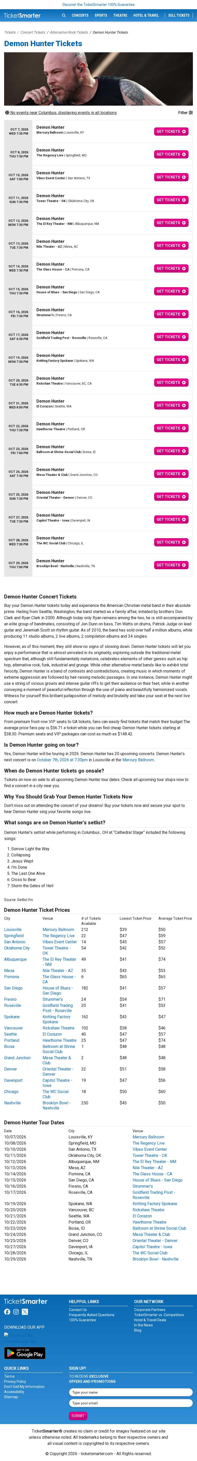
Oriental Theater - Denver (155, 1240)
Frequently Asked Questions (91, 1315)
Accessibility (14, 1392)
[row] (98, 131)
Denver (10, 1069)
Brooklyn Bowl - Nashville (57, 1105)
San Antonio (14, 941)
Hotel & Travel (146, 15)
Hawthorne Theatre (59, 1040)
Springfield (14, 935)
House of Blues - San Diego (58, 991)
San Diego (13, 988)
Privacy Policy (15, 1381)
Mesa (9, 970)
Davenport (13, 1080)
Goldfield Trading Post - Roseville (58, 1008)
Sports (101, 15)
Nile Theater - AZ (58, 970)
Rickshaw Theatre (58, 1028)
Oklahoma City (17, 948)
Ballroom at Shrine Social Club (59, 1049)
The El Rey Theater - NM (154, 1161)
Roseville (12, 1005)
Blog (137, 1330)
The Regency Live (59, 935)
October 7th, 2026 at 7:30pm (62, 759)
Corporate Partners (149, 1310)
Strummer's (53, 999)
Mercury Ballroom (138, 759)
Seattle (10, 1034)
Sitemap (11, 1397)
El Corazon (52, 1034)
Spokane (12, 1016)
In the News (143, 1325)
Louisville (13, 929)
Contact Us (78, 1310)
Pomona (11, 976)
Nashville (12, 1102)
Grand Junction (17, 1057)
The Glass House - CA (152, 1174)
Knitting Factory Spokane (57, 1019)
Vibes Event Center (60, 941)
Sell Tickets (179, 15)
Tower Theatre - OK (150, 1155)
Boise (9, 1046)
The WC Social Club (150, 1252)
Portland (11, 1040)
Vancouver (13, 1028)
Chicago (11, 1091)
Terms (9, 1376)
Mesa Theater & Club (151, 1234)
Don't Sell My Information (24, 1387)
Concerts (80, 15)
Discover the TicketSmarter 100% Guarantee (99, 5)
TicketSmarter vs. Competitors (159, 1315)
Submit (78, 1416)
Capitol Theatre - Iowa (152, 1246)
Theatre (120, 15)
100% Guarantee (82, 1320)
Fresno (10, 999)
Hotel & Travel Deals (150, 1320)
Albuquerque (15, 959)
